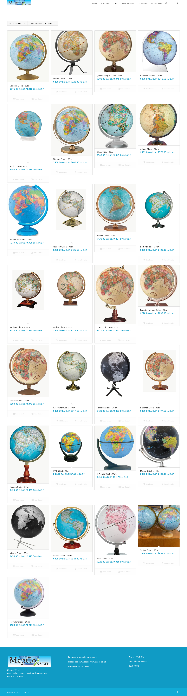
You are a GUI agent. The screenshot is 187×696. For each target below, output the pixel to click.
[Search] (166, 3)
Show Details (38, 99)
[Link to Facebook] (177, 3)
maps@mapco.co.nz (138, 661)
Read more (19, 99)
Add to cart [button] (62, 172)
